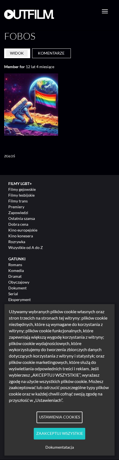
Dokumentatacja (59, 447)
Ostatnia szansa (21, 218)
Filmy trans (18, 201)
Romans (15, 264)
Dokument (17, 288)
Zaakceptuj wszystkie (59, 433)
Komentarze (51, 53)
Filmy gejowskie (22, 189)
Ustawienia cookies (59, 417)
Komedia (16, 270)
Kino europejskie (22, 230)
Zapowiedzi (18, 212)
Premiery (16, 206)
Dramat (15, 276)
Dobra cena (18, 224)
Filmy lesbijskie (21, 195)
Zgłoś (9, 156)
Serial (13, 293)
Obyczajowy (18, 282)
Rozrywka (16, 241)
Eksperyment (19, 299)
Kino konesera (20, 235)
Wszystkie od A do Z (25, 247)
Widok (17, 53)
